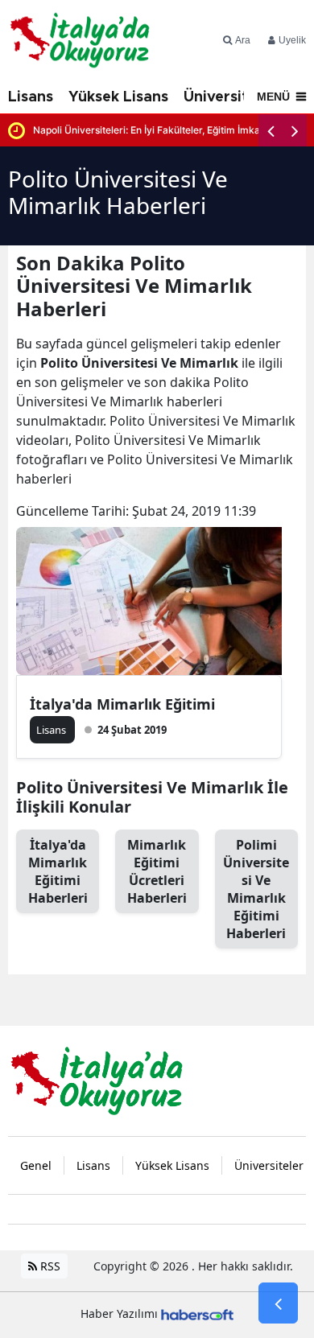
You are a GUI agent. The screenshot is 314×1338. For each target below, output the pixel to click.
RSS (48, 1266)
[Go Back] (278, 1303)
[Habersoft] (197, 1313)
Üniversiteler (230, 97)
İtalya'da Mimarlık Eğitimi (122, 704)
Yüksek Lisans (118, 97)
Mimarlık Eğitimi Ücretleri (157, 871)
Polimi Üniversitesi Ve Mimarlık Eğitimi (256, 889)
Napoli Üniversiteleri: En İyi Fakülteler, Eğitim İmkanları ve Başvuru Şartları (170, 130)
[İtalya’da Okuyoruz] (96, 1080)
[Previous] (270, 130)
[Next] (295, 130)
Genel (36, 1165)
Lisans (30, 97)
